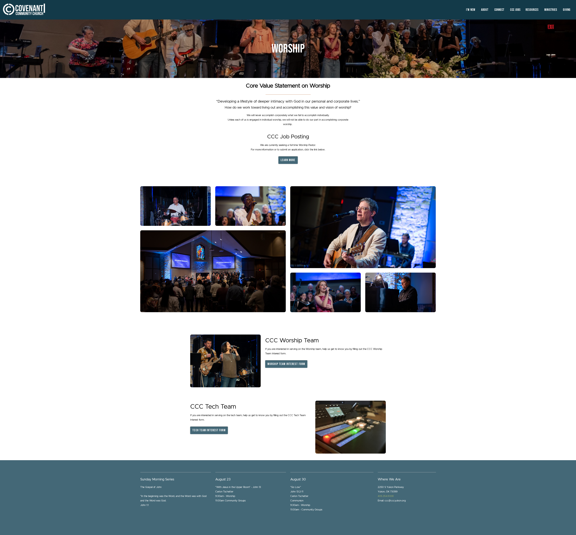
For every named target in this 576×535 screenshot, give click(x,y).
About (485, 10)
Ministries (551, 10)
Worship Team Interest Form (286, 364)
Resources (532, 10)
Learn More (288, 160)
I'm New (471, 10)
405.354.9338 (385, 496)
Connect (499, 10)
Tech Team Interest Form (208, 430)
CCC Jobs (515, 10)
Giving (566, 10)
